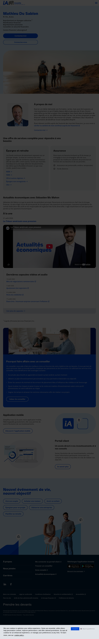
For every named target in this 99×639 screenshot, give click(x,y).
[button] (87, 628)
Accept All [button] (75, 629)
